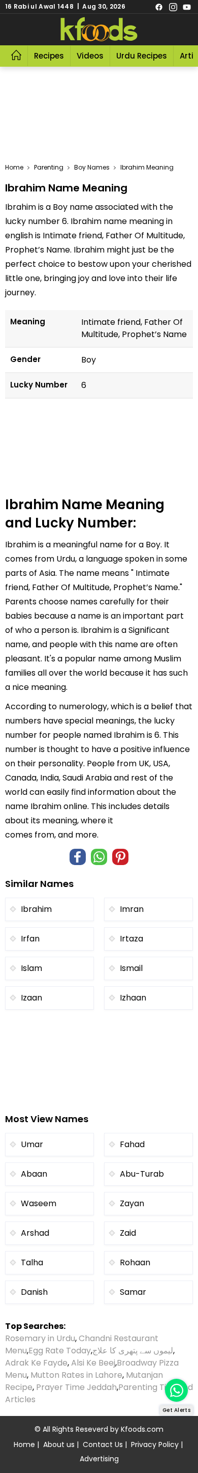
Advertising (99, 1459)
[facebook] (159, 6)
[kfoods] (99, 29)
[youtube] (187, 6)
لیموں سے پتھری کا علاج (132, 1350)
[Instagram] (173, 6)
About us (59, 1444)
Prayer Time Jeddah (76, 1387)
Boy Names (92, 167)
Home (14, 167)
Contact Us (103, 1444)
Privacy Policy (155, 1444)
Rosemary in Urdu (40, 1338)
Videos (90, 55)
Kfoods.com (142, 1429)
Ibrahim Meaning (147, 167)
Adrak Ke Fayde (36, 1363)
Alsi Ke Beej (93, 1363)
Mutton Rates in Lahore (76, 1375)
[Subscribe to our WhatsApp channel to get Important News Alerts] (176, 1390)
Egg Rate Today (59, 1350)
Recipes (49, 55)
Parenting (48, 167)
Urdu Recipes (141, 55)
